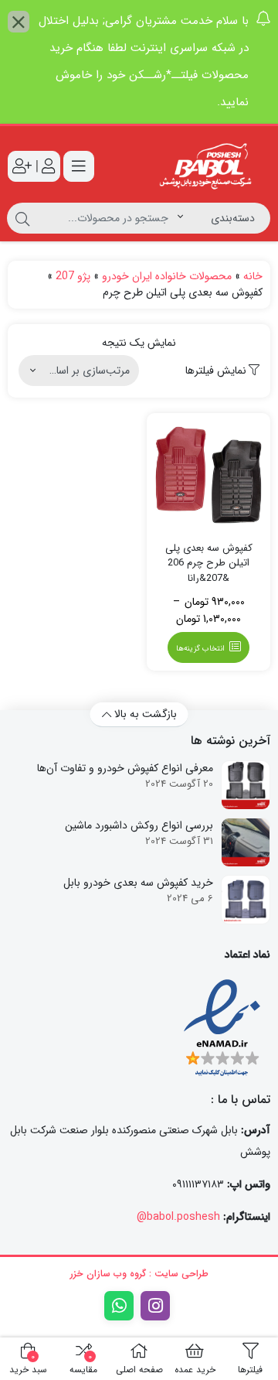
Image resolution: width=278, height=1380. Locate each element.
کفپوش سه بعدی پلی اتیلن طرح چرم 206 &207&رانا (209, 563)
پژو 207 (73, 276)
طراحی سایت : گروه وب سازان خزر (139, 1273)
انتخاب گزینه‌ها (200, 648)
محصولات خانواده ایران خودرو (167, 276)
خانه (253, 276)
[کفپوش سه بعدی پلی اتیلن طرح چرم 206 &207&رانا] (208, 475)
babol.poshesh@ (178, 1216)
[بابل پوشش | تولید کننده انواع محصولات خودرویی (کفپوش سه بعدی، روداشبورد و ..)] (208, 166)
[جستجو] (22, 218)
